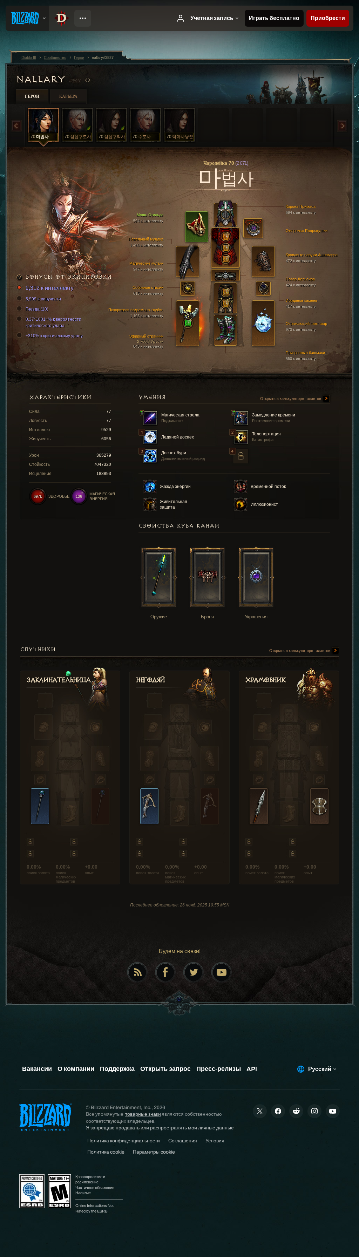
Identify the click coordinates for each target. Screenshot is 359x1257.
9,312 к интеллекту (50, 288)
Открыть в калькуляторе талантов (291, 398)
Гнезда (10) (37, 309)
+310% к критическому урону (54, 335)
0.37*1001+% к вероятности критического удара (53, 322)
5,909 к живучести (43, 299)
